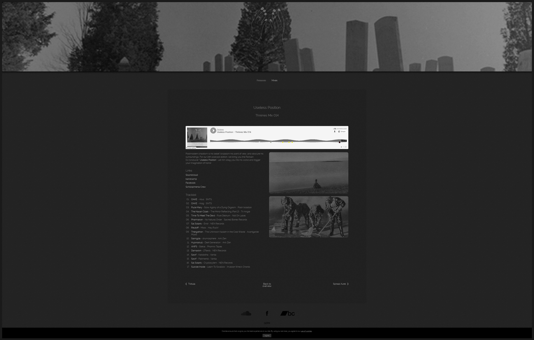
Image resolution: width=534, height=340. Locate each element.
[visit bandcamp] (288, 313)
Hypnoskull (197, 242)
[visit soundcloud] (246, 313)
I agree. (267, 336)
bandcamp (191, 179)
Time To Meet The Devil (203, 215)
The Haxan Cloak (199, 211)
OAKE (194, 199)
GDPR (267, 323)
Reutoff (195, 227)
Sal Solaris (196, 223)
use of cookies (306, 331)
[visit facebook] (267, 313)
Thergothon (197, 232)
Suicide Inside (198, 266)
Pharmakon (197, 219)
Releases (261, 80)
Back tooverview (267, 285)
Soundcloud (192, 175)
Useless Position (208, 160)
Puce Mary (196, 207)
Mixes (274, 80)
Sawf (193, 254)
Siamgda (195, 238)
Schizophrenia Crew (196, 187)
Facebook (191, 183)
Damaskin (196, 250)
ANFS (194, 246)
